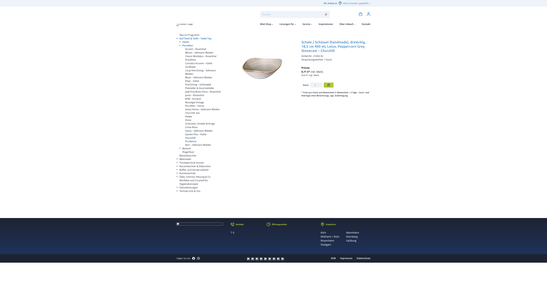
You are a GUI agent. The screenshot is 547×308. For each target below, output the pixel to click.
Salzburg (351, 240)
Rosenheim (327, 240)
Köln (323, 232)
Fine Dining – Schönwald (198, 84)
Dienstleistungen (188, 187)
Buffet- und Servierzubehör (194, 169)
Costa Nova (191, 127)
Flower (188, 116)
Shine (188, 120)
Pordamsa (190, 141)
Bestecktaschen (187, 155)
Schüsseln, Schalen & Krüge (200, 123)
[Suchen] (326, 14)
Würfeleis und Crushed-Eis (193, 180)
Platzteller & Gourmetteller (199, 88)
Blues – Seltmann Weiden (198, 77)
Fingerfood (188, 152)
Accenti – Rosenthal (195, 49)
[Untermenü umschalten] (177, 38)
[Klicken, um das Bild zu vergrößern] (262, 67)
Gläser (185, 41)
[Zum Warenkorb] (360, 14)
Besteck (186, 148)
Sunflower (190, 66)
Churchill (190, 137)
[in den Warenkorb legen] (328, 85)
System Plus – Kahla (195, 134)
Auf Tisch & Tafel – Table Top (195, 38)
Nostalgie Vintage (194, 102)
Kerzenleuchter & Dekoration (195, 166)
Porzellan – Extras (194, 105)
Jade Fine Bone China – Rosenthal (203, 91)
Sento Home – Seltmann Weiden (202, 109)
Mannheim (352, 232)
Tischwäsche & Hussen (191, 162)
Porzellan (187, 45)
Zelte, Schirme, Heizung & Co (194, 176)
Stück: (306, 85)
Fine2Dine (190, 59)
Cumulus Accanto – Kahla (198, 63)
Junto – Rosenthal (194, 95)
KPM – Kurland (193, 98)
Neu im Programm (189, 35)
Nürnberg (352, 236)
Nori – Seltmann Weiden (198, 144)
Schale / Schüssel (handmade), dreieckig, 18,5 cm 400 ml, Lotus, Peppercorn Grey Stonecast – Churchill (333, 46)
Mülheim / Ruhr (330, 236)
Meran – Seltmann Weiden (199, 52)
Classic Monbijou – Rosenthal (200, 56)
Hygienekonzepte (188, 184)
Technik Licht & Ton (189, 191)
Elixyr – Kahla (192, 81)
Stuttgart (326, 244)
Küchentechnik (187, 173)
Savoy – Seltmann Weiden (199, 130)
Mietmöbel (185, 159)
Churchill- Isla (192, 113)
